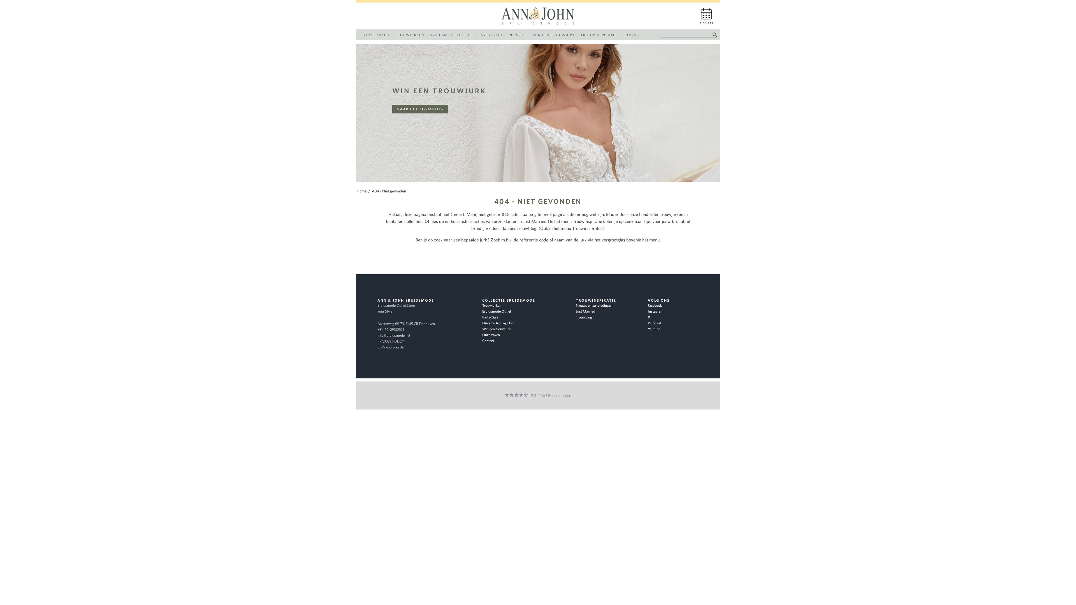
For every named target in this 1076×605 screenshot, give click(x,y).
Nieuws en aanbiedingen (594, 305)
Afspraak (706, 23)
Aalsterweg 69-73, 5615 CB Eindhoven (406, 324)
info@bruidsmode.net (393, 335)
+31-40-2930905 (390, 329)
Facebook (655, 305)
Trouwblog (584, 317)
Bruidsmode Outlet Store (396, 305)
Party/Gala (490, 317)
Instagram (656, 311)
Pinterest (654, 323)
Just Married (585, 311)
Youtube (654, 329)
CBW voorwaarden (391, 347)
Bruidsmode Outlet (496, 311)
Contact (488, 341)
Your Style (384, 311)
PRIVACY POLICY (390, 341)
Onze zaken (491, 335)
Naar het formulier (420, 109)
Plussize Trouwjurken (498, 323)
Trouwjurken (491, 305)
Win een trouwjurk (439, 91)
